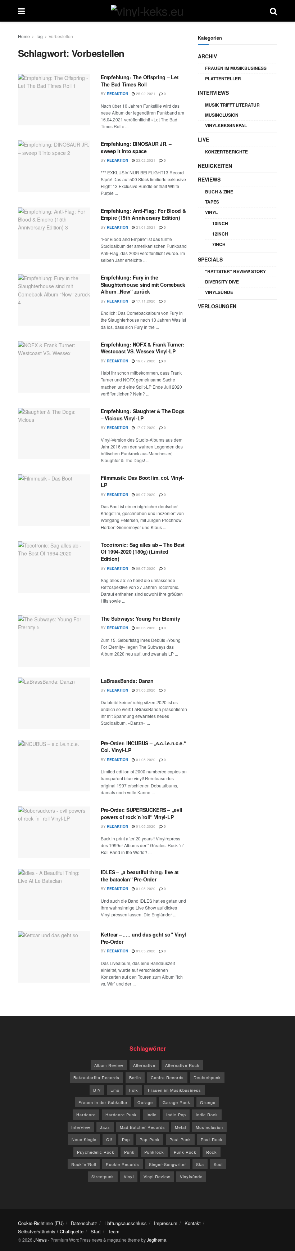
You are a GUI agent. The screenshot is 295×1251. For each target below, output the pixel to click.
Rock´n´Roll (83, 1164)
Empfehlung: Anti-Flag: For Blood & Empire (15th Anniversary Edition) (143, 214)
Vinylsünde (219, 292)
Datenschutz (84, 1223)
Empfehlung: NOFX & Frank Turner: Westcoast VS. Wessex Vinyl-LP (142, 348)
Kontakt (193, 1223)
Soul (218, 1164)
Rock (211, 1152)
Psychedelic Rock (95, 1152)
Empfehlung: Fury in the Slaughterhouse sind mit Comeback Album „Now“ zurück (143, 284)
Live (203, 139)
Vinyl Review (157, 1176)
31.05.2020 (145, 690)
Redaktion (117, 93)
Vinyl (211, 212)
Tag (39, 36)
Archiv (207, 56)
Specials (210, 259)
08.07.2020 (145, 568)
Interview (80, 1127)
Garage (145, 1102)
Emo (114, 1090)
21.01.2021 (145, 227)
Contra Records (167, 1077)
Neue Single (84, 1139)
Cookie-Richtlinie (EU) (41, 1223)
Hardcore (86, 1114)
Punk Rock (185, 1152)
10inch (220, 223)
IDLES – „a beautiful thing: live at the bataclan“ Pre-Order (140, 875)
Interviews (213, 92)
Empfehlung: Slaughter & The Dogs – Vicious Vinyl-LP (143, 414)
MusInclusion (222, 115)
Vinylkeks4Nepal (226, 125)
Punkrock (154, 1152)
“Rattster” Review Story (235, 271)
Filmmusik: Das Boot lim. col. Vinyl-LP (142, 481)
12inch (220, 234)
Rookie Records (122, 1164)
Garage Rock (176, 1102)
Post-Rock (212, 1139)
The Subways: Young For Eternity (140, 618)
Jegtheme (156, 1240)
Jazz (105, 1127)
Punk (129, 1152)
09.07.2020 (145, 494)
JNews (40, 1240)
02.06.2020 (145, 627)
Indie (151, 1114)
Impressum (165, 1223)
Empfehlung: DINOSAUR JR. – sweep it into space (136, 147)
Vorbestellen (61, 36)
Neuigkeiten (215, 165)
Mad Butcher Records (142, 1127)
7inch (219, 244)
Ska (200, 1164)
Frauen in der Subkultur (103, 1102)
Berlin (135, 1077)
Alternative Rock (182, 1065)
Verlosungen (217, 306)
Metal (180, 1127)
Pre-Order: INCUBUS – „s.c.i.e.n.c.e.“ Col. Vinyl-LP (143, 747)
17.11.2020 (145, 301)
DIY (97, 1090)
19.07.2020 (145, 360)
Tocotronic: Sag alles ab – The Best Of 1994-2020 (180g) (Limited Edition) (143, 551)
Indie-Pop (176, 1114)
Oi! (109, 1139)
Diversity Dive (222, 281)
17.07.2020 (145, 427)
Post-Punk (180, 1139)
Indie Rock (207, 1114)
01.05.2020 (145, 759)
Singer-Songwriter (167, 1164)
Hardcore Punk (121, 1114)
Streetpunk (102, 1176)
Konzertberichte (226, 151)
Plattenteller (223, 78)
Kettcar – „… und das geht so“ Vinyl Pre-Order (143, 938)
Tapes (212, 201)
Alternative (144, 1065)
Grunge (207, 1102)
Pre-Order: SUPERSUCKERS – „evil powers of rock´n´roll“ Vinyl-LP (141, 813)
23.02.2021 (145, 160)
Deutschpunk (207, 1077)
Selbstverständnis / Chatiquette (50, 1231)
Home (24, 36)
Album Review (108, 1065)
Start (96, 1231)
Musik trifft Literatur (232, 105)
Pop (126, 1139)
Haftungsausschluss (125, 1223)
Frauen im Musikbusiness (236, 68)
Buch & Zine (219, 191)
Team (113, 1231)
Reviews (209, 179)
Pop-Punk (150, 1139)
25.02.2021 (145, 93)
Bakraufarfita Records (96, 1077)
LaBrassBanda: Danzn (127, 680)
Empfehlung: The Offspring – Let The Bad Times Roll (139, 80)
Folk (133, 1090)
